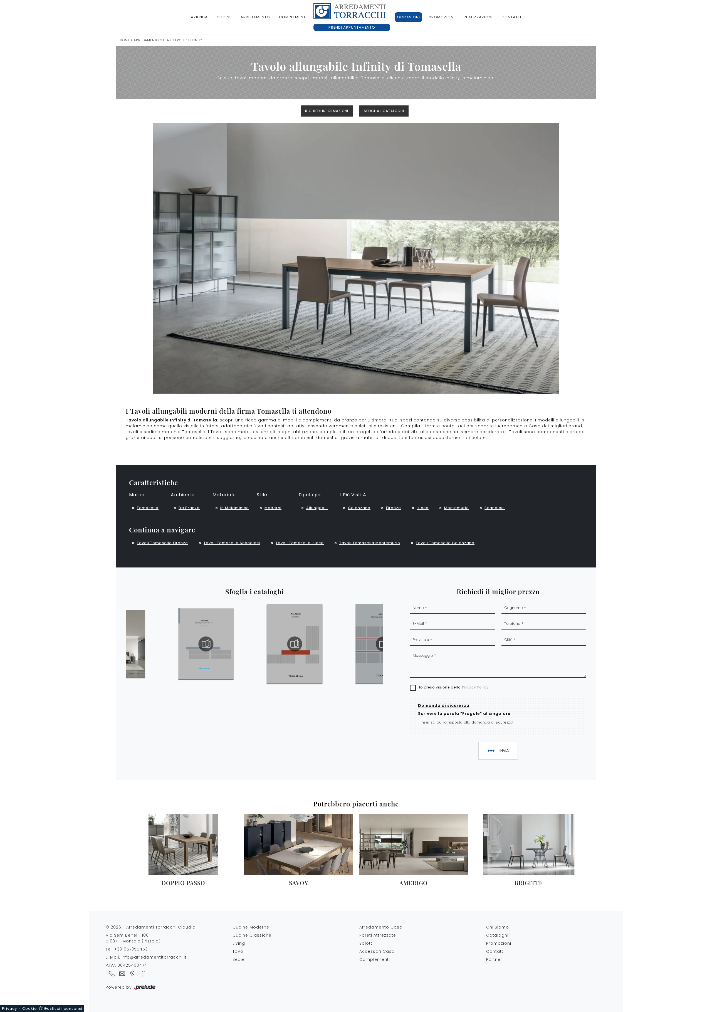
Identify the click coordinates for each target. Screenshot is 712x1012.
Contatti (511, 17)
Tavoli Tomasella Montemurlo (369, 543)
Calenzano (359, 507)
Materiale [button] (224, 495)
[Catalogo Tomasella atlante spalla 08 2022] (383, 644)
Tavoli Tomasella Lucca (300, 543)
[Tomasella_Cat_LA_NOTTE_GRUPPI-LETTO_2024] (206, 644)
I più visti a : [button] (354, 495)
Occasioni (408, 17)
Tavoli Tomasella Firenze (162, 543)
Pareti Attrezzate (377, 935)
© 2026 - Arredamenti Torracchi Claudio (151, 927)
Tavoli (178, 40)
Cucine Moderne (251, 927)
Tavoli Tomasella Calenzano (445, 543)
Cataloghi (497, 935)
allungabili (317, 507)
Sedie (239, 959)
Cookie (29, 1008)
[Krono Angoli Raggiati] (559, 111)
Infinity (195, 40)
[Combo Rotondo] (153, 111)
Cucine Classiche (252, 935)
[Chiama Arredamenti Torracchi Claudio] (111, 973)
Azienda (199, 17)
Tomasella (148, 507)
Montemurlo (456, 507)
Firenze (393, 507)
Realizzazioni (478, 17)
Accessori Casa (377, 951)
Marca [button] (137, 495)
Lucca (423, 507)
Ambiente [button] (183, 495)
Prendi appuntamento (351, 27)
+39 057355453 (131, 949)
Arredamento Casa (151, 40)
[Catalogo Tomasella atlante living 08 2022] (294, 644)
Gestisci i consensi (63, 1008)
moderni (272, 507)
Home (125, 40)
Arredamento (255, 17)
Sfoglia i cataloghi (384, 110)
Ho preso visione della (453, 687)
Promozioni (442, 17)
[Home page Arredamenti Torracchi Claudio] (349, 11)
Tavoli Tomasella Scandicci (232, 543)
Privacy (9, 1008)
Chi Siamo (497, 927)
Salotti (366, 943)
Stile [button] (262, 495)
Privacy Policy (475, 687)
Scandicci (494, 507)
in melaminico (234, 507)
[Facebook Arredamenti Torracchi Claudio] (141, 973)
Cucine (224, 17)
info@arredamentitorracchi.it (154, 957)
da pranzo (189, 507)
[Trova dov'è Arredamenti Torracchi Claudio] (131, 973)
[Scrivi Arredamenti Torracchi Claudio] (121, 973)
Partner (494, 959)
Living (239, 943)
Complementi (293, 17)
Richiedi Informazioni (326, 110)
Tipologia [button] (309, 495)
